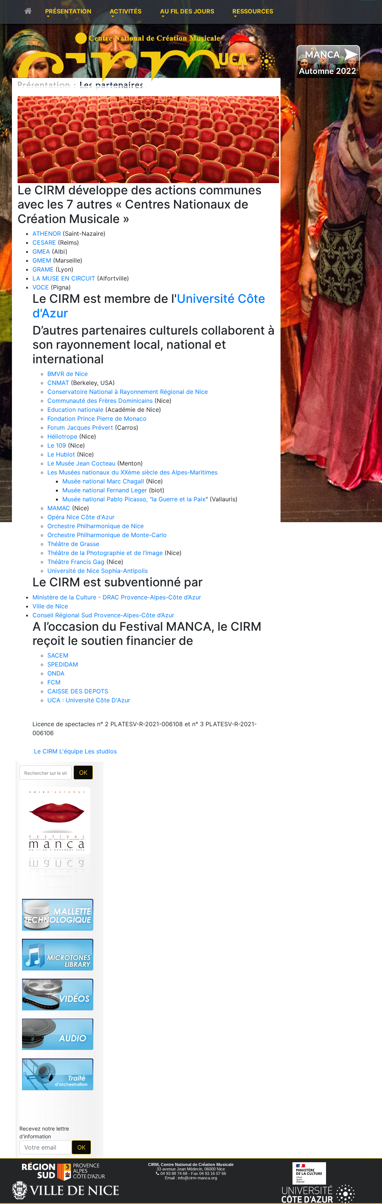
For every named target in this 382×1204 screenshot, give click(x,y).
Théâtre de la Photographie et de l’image (105, 552)
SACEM (57, 655)
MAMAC (58, 508)
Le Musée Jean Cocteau (81, 463)
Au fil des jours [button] (187, 11)
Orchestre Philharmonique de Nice (95, 526)
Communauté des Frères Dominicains (100, 400)
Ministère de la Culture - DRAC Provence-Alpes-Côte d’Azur (116, 597)
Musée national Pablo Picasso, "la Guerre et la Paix (134, 499)
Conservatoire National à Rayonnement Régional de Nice (127, 391)
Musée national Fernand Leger (104, 490)
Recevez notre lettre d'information (44, 1028)
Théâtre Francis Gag (75, 561)
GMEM (41, 260)
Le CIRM (45, 751)
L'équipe (71, 751)
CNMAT (58, 382)
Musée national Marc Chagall (103, 481)
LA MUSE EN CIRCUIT (63, 278)
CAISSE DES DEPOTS (77, 691)
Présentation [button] (68, 11)
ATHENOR (46, 233)
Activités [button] (125, 11)
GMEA (41, 251)
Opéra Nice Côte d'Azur (81, 517)
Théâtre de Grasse (73, 544)
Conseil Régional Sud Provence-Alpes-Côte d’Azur (103, 615)
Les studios (101, 751)
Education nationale (75, 409)
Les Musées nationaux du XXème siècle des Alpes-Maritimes (132, 472)
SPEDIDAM (62, 664)
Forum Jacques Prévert (80, 427)
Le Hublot (61, 454)
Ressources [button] (252, 11)
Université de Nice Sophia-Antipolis (97, 570)
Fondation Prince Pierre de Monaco (97, 418)
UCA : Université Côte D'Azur (88, 700)
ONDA (56, 673)
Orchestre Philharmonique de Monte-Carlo (107, 535)
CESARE (44, 242)
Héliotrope (62, 436)
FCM (53, 682)
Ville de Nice (50, 606)
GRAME (43, 269)
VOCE (40, 287)
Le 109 (56, 445)
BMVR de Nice (67, 373)
